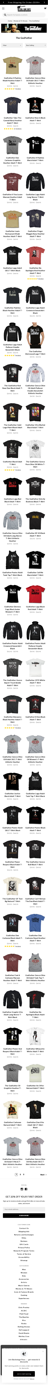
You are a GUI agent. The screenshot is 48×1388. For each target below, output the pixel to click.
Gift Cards (24, 1244)
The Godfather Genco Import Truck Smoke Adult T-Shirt (12, 682)
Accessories (24, 1279)
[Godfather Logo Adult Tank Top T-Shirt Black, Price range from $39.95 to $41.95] (35, 781)
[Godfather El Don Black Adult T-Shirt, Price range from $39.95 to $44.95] (35, 704)
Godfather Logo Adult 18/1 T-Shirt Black (12, 269)
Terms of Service (24, 1254)
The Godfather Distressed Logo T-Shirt (35, 352)
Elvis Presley (24, 1307)
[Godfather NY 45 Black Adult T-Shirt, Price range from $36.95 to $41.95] (35, 520)
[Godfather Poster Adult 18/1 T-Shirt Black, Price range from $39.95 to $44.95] (12, 815)
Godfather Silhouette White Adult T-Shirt (35, 1050)
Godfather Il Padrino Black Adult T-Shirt (35, 159)
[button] (12, 45)
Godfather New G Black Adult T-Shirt (35, 119)
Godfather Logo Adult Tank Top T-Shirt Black (35, 794)
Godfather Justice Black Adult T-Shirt (13, 794)
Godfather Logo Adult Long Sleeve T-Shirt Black (35, 197)
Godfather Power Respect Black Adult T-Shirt (12, 864)
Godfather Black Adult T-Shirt (12, 463)
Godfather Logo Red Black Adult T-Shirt (12, 500)
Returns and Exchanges (24, 1235)
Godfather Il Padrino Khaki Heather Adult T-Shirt (12, 80)
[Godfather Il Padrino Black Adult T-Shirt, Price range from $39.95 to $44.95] (35, 145)
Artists (24, 1282)
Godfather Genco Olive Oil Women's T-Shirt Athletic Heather (35, 759)
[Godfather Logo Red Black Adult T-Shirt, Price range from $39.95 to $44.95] (12, 486)
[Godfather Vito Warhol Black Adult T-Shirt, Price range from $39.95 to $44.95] (35, 412)
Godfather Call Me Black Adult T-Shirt (35, 573)
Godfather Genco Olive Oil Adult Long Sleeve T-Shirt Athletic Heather (12, 537)
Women (24, 1273)
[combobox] (24, 15)
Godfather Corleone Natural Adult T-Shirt (13, 1123)
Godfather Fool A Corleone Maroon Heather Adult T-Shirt (12, 977)
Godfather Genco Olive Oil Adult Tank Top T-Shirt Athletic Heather (35, 977)
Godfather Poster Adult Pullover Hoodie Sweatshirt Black (35, 646)
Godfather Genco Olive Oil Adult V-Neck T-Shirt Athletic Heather (12, 1161)
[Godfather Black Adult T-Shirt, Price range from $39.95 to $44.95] (12, 449)
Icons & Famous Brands (24, 1292)
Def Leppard (24, 1330)
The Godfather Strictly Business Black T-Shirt (35, 500)
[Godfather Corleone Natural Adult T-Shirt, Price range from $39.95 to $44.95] (12, 1109)
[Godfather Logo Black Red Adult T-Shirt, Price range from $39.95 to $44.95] (35, 594)
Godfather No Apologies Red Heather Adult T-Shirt (35, 270)
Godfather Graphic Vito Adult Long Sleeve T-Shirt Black (12, 1014)
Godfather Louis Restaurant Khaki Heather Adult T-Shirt (12, 233)
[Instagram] (22, 1189)
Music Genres (24, 1285)
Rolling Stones (24, 1327)
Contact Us (24, 1228)
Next (44, 2)
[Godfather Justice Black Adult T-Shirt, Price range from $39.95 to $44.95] (12, 781)
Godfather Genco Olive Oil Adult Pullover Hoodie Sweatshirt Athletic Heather (35, 389)
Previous (3, 2)
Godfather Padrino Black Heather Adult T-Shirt (12, 310)
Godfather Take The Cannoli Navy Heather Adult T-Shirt (12, 120)
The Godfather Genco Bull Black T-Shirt (35, 863)
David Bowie (24, 1333)
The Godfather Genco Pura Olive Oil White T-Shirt (35, 464)
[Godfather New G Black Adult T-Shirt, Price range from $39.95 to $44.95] (35, 105)
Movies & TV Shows (24, 1289)
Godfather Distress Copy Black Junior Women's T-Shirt (12, 609)
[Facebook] (26, 1189)
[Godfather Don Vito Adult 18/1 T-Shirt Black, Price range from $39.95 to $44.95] (35, 1109)
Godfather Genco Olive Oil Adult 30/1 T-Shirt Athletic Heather (12, 759)
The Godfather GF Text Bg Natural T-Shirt (12, 900)
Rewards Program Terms (24, 1251)
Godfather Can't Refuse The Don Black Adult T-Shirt (35, 901)
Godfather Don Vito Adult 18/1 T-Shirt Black (35, 1125)
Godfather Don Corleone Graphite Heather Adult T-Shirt (12, 160)
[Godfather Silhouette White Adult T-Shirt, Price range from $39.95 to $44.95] (35, 1036)
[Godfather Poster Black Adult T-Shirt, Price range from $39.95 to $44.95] (35, 815)
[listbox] (36, 45)
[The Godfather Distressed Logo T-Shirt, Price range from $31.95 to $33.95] (35, 335)
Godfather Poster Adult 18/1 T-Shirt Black (12, 829)
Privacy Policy (24, 1248)
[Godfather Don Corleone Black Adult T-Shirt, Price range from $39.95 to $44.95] (12, 923)
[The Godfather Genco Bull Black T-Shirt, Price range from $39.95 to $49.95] (35, 849)
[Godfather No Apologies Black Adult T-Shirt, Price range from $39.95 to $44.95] (35, 999)
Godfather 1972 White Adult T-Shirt (35, 681)
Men (24, 1269)
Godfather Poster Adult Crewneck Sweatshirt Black (12, 646)
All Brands (23, 1339)
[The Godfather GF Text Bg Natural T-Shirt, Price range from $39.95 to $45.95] (12, 886)
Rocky (23, 1323)
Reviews (24, 1241)
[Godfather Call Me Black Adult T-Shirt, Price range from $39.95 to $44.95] (35, 560)
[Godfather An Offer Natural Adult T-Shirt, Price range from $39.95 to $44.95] (35, 1073)
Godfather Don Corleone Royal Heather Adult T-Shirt (35, 938)
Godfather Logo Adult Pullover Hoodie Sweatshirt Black (12, 347)
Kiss (24, 1320)
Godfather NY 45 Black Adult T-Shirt (35, 534)
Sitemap (23, 1260)
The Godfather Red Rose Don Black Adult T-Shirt (12, 388)
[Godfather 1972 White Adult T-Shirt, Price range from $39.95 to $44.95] (35, 667)
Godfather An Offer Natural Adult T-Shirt (35, 1087)
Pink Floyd (24, 1314)
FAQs (24, 1238)
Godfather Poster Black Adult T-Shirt (35, 829)
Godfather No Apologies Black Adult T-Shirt (35, 1014)
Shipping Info (23, 1231)
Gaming (24, 1295)
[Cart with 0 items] (45, 8)
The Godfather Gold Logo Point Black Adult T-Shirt (12, 427)
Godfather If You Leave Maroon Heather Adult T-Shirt (13, 197)
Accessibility (23, 1257)
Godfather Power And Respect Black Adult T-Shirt (12, 1051)
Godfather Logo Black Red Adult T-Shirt (35, 608)
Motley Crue (24, 1336)
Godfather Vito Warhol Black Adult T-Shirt (35, 426)
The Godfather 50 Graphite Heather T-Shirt (12, 1088)
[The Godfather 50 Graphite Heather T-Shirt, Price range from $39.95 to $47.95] (12, 1073)
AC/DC (24, 1311)
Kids (24, 1276)
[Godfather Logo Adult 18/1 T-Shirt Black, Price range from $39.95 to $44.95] (12, 255)
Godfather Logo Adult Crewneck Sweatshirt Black (35, 310)
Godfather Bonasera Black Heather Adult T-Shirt (12, 719)
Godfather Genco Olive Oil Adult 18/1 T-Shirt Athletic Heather (35, 80)
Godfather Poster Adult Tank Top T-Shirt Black (12, 573)
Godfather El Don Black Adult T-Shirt (35, 718)
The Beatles (24, 1317)
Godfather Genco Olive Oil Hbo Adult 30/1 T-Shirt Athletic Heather (35, 1161)
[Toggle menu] (3, 8)
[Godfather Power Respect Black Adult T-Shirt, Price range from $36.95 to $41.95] (12, 849)
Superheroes (24, 1298)
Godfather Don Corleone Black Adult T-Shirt (12, 938)
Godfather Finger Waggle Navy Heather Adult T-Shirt (35, 233)
